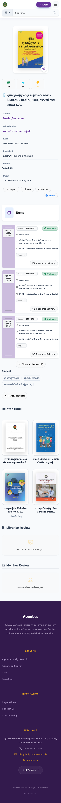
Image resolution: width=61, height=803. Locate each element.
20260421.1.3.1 (30, 793)
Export (13, 189)
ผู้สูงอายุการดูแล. (11, 378)
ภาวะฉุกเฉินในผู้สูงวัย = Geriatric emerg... (46, 510)
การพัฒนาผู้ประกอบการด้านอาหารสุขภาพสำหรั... (15, 460)
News (5, 672)
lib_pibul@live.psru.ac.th (32, 754)
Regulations (9, 702)
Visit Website (29, 770)
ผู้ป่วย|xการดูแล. (32, 378)
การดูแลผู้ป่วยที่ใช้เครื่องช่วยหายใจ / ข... (15, 510)
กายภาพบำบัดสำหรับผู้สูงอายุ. (17, 384)
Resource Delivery (45, 263)
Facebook (32, 760)
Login (45, 4)
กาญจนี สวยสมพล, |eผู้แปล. (17, 131)
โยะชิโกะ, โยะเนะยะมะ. (13, 118)
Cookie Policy (10, 715)
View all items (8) (32, 364)
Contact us (8, 709)
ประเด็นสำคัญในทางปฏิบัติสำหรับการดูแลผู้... (46, 460)
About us (7, 679)
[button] (5, 4)
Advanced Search (12, 666)
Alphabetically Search (14, 659)
